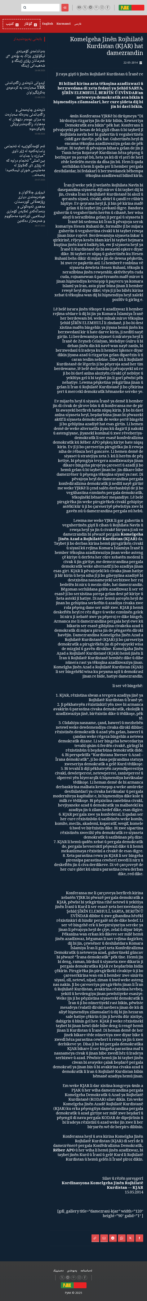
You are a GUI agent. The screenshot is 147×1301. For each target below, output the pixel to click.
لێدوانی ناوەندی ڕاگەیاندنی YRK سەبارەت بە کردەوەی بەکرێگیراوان (25, 88)
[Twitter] (84, 7)
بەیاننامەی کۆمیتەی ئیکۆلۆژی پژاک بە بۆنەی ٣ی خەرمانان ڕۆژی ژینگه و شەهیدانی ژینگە (25, 58)
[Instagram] (102, 7)
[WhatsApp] (122, 1238)
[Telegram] (90, 7)
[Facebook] (107, 7)
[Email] (104, 1238)
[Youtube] (79, 7)
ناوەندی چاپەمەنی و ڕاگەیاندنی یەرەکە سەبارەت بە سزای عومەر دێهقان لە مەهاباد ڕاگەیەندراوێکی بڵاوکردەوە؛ (25, 119)
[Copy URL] (95, 1238)
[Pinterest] (96, 7)
